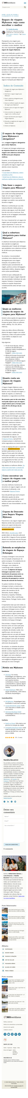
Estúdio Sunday (18, 1086)
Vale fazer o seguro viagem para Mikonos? (13, 94)
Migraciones (7, 779)
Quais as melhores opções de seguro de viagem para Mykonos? (14, 104)
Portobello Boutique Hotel (13, 728)
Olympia (8, 675)
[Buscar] (25, 7)
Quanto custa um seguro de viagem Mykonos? (14, 108)
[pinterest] (15, 1034)
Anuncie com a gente (9, 1027)
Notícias (15, 1054)
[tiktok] (19, 1034)
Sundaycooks (14, 1087)
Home (3, 14)
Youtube (14, 779)
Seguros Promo (8, 439)
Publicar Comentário (11, 844)
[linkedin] (8, 802)
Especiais (9, 1047)
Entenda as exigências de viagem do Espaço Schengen (14, 122)
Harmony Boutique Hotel (13, 712)
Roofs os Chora (10, 723)
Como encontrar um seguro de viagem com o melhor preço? (13, 113)
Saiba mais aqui (17, 353)
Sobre (14, 1050)
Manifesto (15, 1053)
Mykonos (16, 34)
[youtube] (15, 802)
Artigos (14, 1047)
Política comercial (8, 1022)
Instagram (6, 781)
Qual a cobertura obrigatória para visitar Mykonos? (14, 99)
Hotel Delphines (10, 690)
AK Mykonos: (9, 701)
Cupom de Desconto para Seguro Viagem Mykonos (13, 117)
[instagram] (12, 802)
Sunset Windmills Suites (13, 706)
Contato (15, 1051)
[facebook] (4, 802)
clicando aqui (13, 533)
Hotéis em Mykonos (10, 125)
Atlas (18, 1047)
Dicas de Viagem (12, 14)
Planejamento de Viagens (10, 16)
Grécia (11, 34)
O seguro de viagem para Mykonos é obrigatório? (14, 90)
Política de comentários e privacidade (13, 1024)
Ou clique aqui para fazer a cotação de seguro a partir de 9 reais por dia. (13, 467)
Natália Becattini (13, 29)
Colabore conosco (8, 1029)
